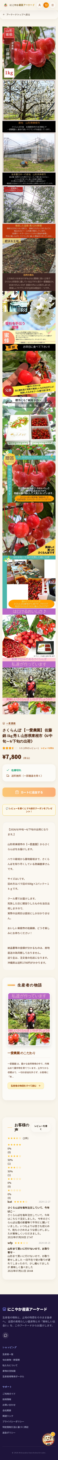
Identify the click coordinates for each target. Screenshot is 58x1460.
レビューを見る (47, 748)
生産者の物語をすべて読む (24, 1085)
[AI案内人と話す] (48, 1439)
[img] (21, 1202)
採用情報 (6, 1399)
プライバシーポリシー (13, 1421)
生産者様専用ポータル (13, 1376)
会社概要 (6, 1410)
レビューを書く (40, 1127)
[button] (29, 1145)
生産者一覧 (7, 1354)
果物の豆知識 (8, 1370)
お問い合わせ (8, 1404)
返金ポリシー (8, 1432)
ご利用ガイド (8, 1393)
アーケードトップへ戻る (18, 14)
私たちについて (10, 1365)
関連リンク (7, 1415)
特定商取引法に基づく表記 (15, 1427)
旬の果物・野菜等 (11, 1359)
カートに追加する (32, 792)
